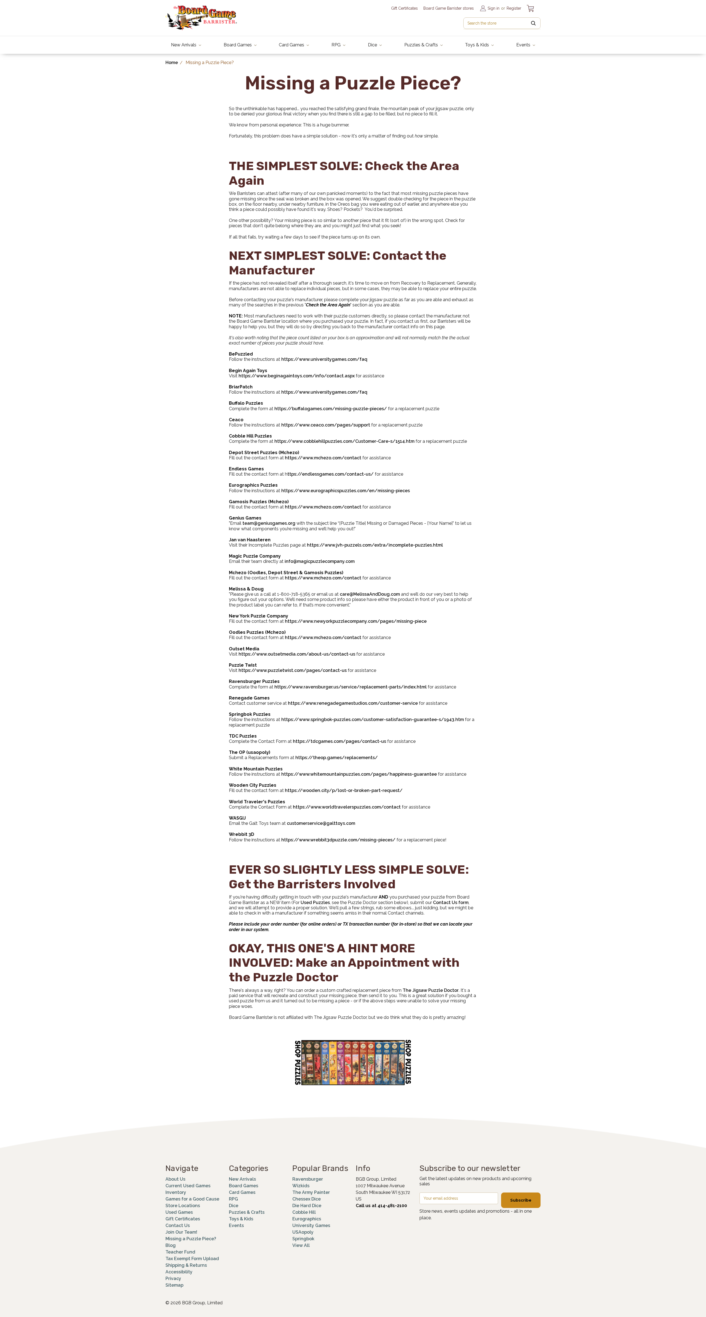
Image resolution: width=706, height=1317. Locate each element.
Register (514, 8)
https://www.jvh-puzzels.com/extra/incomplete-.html (375, 545)
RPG (336, 44)
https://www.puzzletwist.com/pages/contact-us (293, 670)
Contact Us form (451, 902)
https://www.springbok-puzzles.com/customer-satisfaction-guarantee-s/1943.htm (372, 719)
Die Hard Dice (306, 1205)
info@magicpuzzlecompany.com (320, 561)
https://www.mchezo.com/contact (323, 457)
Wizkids (300, 1185)
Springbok (303, 1238)
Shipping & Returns (186, 1265)
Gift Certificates (404, 8)
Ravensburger (307, 1179)
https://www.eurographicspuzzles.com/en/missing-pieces (345, 490)
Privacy (173, 1278)
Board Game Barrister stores (448, 8)
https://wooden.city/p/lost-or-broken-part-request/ (344, 790)
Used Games (179, 1212)
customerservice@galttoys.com (321, 823)
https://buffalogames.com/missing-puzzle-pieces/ (330, 408)
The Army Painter (311, 1192)
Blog (170, 1245)
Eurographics (306, 1218)
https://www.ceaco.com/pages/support (325, 425)
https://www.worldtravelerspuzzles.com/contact (347, 807)
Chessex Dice (306, 1199)
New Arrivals (184, 44)
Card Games (292, 44)
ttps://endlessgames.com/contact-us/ (330, 474)
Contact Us (177, 1225)
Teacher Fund (180, 1252)
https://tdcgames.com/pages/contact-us (339, 741)
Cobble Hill (304, 1212)
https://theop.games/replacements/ (336, 757)
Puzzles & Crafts (421, 44)
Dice (373, 44)
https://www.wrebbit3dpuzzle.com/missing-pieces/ (338, 839)
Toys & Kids (477, 44)
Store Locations (182, 1205)
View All (301, 1245)
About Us (175, 1179)
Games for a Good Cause (192, 1199)
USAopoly (303, 1232)
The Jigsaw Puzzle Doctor (431, 990)
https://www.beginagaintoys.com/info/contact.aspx (297, 375)
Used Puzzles (315, 902)
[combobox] (502, 23)
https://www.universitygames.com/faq (324, 359)
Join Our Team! (181, 1232)
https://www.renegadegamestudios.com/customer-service (353, 703)
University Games (311, 1225)
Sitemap (174, 1285)
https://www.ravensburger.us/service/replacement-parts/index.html (350, 687)
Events (523, 44)
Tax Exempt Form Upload (192, 1258)
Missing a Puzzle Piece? (190, 1238)
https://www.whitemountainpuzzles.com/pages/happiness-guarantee (359, 774)
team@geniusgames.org (268, 523)
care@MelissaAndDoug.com (370, 594)
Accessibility (178, 1271)
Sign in (493, 8)
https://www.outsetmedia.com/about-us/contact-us (297, 654)
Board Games (238, 44)
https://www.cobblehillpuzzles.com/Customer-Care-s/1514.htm (344, 441)
